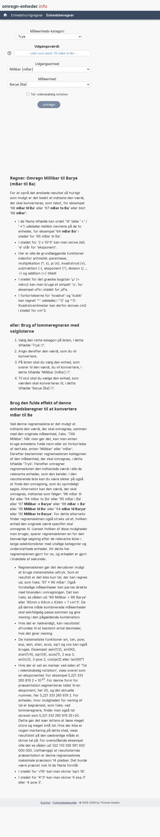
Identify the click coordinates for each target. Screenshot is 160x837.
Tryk (36, 345)
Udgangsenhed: (47, 64)
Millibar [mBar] (54, 372)
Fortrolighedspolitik (65, 802)
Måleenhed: (47, 79)
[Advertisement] (49, 143)
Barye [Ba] (41, 388)
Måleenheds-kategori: (47, 31)
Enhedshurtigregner (27, 15)
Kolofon (45, 802)
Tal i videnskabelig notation (49, 94)
